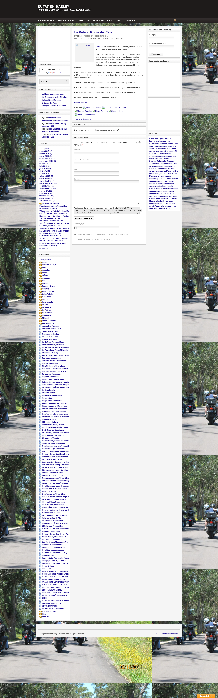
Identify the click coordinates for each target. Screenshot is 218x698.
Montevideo (47, 315)
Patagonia (154, 176)
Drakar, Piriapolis (49, 339)
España (45, 283)
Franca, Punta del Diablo (52, 473)
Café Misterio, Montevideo (53, 505)
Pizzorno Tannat (48, 393)
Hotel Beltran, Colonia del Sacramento (58, 441)
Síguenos (130, 20)
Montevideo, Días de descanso (55, 523)
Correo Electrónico (157, 44)
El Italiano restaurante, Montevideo (56, 417)
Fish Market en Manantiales (53, 366)
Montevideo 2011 (49, 555)
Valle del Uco (170, 203)
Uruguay (119, 39)
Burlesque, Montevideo (52, 395)
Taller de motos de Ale (51, 518)
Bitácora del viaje (81, 102)
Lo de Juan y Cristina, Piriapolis (55, 347)
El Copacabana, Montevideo (54, 590)
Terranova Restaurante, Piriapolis (56, 385)
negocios (46, 270)
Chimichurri (47, 569)
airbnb (44, 598)
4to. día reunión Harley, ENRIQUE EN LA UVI (58, 213)
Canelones (46, 297)
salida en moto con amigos (53, 94)
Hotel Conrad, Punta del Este (51, 221)
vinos (151, 209)
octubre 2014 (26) (46, 186)
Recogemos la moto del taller (54, 489)
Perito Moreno (165, 176)
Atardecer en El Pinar (51, 513)
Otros (119, 20)
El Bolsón (171, 151)
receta (171, 184)
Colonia (45, 299)
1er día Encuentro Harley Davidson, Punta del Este (60, 238)
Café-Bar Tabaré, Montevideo (54, 595)
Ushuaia (160, 203)
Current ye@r (80, 224)
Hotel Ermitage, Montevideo (53, 449)
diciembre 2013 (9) (47, 201)
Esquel (168, 154)
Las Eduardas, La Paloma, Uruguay (57, 587)
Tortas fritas (47, 398)
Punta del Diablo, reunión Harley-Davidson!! (60, 481)
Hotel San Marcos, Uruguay (51, 241)
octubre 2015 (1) (46, 164)
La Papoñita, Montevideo (52, 521)
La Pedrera (46, 310)
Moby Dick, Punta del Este (50, 233)
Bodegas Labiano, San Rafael (54, 106)
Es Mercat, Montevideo (51, 374)
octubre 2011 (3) (46, 248)
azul (171, 139)
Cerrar (48, 149)
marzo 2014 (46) (46, 193)
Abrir (41, 149)
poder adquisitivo (164, 179)
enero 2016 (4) (45, 156)
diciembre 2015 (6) (47, 159)
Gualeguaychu (155, 163)
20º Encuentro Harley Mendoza (55, 97)
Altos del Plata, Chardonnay (54, 502)
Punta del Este (107, 39)
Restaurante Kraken (50, 334)
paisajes (158, 174)
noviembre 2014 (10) (48, 183)
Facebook (178, 20)
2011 (85, 39)
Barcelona (153, 144)
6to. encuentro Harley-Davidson (55, 465)
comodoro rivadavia (163, 149)
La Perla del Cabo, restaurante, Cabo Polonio (61, 577)
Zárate (170, 208)
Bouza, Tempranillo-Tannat (53, 379)
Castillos (172, 146)
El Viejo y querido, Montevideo (54, 409)
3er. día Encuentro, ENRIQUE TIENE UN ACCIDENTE (61, 223)
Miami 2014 (161, 171)
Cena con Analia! (49, 491)
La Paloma (46, 307)
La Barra (46, 305)
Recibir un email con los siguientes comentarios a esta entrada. (102, 234)
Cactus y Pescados (50, 363)
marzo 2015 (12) (46, 173)
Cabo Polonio (154, 146)
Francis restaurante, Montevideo (56, 451)
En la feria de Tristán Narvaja (54, 499)
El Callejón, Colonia (50, 422)
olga (79, 36)
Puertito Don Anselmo (51, 329)
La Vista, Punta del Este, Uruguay (53, 243)
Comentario (78, 179)
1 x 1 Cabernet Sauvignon (53, 430)
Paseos (174, 174)
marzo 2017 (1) (45, 151)
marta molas (47, 121)
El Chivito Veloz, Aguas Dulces (55, 563)
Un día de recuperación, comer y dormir (59, 427)
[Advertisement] (54, 44)
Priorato (175, 179)
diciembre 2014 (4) (47, 181)
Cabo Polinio (47, 294)
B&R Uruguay (94, 39)
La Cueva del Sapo (50, 337)
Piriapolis (46, 318)
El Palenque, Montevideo (52, 526)
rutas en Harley (53, 6)
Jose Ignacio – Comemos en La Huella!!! (59, 462)
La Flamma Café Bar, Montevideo (56, 387)
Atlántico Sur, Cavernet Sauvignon (56, 582)
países (45, 275)
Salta (173, 194)
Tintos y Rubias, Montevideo (54, 443)
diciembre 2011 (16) (50, 203)
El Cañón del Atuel (49, 103)
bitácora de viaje (95, 20)
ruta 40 (163, 194)
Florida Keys (167, 159)
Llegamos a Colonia (50, 438)
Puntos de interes (156, 184)
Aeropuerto (153, 139)
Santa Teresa (164, 198)
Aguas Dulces (48, 291)
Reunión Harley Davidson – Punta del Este (57, 216)
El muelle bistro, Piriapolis (53, 345)
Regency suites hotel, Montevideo (56, 510)
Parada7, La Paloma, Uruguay (54, 585)
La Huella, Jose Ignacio (52, 459)
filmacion (158, 159)
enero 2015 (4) (45, 178)
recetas (152, 186)
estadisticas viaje (156, 156)
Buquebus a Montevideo (52, 401)
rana (166, 184)
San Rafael (173, 196)
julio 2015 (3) (44, 166)
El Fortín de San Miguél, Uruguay (55, 483)
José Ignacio (47, 302)
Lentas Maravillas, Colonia (53, 425)
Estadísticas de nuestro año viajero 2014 (59, 382)
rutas (80, 20)
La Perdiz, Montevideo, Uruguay (55, 601)
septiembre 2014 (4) (47, 188)
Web (75, 169)
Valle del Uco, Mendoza (51, 100)
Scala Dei (173, 198)
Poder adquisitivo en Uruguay (54, 403)
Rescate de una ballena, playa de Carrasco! (60, 497)
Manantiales (47, 313)
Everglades (167, 156)
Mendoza (153, 171)
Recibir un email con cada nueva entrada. (94, 239)
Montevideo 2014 (49, 419)
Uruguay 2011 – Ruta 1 (49, 208)
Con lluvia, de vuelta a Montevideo (56, 446)
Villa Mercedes (166, 206)
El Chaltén (161, 154)
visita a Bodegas (160, 208)
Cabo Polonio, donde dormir (53, 579)
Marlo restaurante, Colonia (53, 435)
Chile (44, 281)
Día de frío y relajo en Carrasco (55, 507)
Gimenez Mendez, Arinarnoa (54, 371)
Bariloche (162, 144)
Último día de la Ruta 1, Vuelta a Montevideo (57, 211)
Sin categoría (47, 617)
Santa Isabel (154, 198)
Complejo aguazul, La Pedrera (54, 561)
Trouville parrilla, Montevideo (54, 361)
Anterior (78, 119)
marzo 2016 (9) (45, 154)
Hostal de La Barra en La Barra (55, 369)
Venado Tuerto (154, 206)
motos (152, 174)
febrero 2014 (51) (46, 196)
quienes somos (46, 20)
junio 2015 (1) (45, 169)
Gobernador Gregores (165, 161)
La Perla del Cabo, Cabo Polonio (55, 467)
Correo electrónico (81, 160)
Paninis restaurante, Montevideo (53, 206)
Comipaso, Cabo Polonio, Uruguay (56, 574)
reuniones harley (65, 20)
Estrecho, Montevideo (51, 358)
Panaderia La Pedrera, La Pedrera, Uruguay (60, 558)
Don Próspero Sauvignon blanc (55, 414)
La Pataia (100, 47)
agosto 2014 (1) (45, 191)
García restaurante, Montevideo (55, 478)
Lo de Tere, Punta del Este (53, 342)
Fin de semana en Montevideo (54, 406)
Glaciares (152, 161)
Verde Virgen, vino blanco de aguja (56, 355)
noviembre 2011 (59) (48, 246)
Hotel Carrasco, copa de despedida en (58, 486)
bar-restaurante (159, 141)
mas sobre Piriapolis (50, 326)
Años (44, 262)
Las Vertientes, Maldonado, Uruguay (54, 231)
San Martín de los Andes (158, 196)
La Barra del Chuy (156, 166)
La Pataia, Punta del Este (93, 32)
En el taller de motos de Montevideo (57, 515)
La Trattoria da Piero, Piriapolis (55, 350)
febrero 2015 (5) (46, 176)
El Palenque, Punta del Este (50, 236)
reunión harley (161, 186)
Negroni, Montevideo (50, 377)
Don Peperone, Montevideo (53, 494)
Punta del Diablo (49, 321)
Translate (58, 73)
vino (174, 206)
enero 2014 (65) (46, 198)
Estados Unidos (48, 286)
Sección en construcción (49, 218)
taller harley (161, 201)
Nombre (77, 150)
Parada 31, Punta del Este (53, 475)
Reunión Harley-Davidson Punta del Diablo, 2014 (62, 454)
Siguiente (88, 119)
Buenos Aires (172, 144)
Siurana (152, 201)
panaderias (167, 174)
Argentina (46, 278)
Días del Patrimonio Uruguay (54, 411)
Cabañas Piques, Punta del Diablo (56, 571)
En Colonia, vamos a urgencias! (55, 433)
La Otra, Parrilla (48, 390)
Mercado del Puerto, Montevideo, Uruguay (59, 593)
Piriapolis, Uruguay (50, 353)
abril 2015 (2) (44, 171)
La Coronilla (168, 166)
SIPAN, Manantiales (50, 331)
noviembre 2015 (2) (47, 161)
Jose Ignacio (166, 163)
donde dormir (160, 151)
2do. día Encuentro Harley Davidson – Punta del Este (61, 228)
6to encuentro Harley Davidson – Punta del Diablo (63, 457)
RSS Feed (174, 20)
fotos (109, 20)
